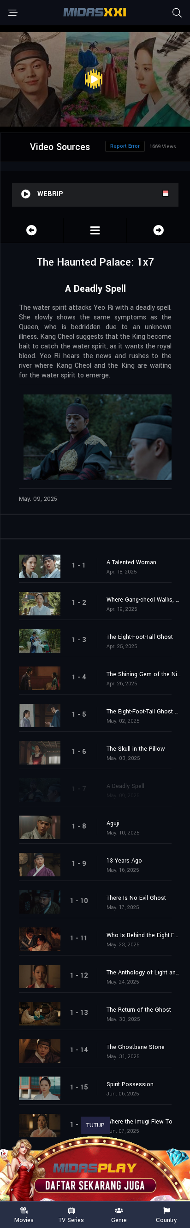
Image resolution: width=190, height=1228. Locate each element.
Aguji (113, 823)
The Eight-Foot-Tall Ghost (140, 637)
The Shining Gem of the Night (144, 674)
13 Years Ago (124, 861)
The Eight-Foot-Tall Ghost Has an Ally (144, 711)
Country (166, 1219)
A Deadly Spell (125, 786)
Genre (119, 1219)
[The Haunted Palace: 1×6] (31, 230)
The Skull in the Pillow (136, 749)
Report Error (125, 146)
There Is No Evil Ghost (136, 898)
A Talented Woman (131, 562)
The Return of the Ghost (139, 1010)
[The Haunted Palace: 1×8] (158, 230)
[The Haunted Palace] (95, 230)
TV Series (71, 1219)
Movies (24, 1219)
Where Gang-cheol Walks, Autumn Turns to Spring (144, 600)
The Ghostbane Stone (136, 1047)
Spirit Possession (130, 1084)
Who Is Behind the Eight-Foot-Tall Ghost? (144, 935)
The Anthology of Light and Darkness (144, 972)
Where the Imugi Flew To (139, 1122)
